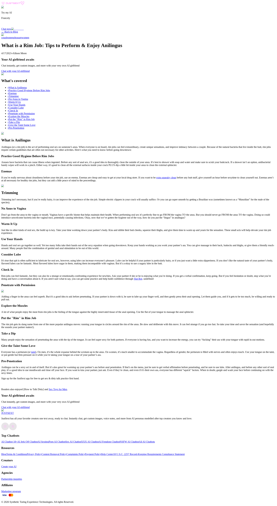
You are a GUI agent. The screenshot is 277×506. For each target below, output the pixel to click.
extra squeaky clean (166, 177)
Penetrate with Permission (21, 113)
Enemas (12, 93)
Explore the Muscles (18, 116)
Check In (13, 110)
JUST (7, 413)
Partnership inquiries (11, 479)
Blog (3, 454)
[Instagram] (5, 429)
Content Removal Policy (54, 454)
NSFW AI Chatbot (129, 441)
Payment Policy (93, 454)
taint (33, 352)
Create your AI (8, 466)
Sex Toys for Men (58, 389)
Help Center (107, 454)
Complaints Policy (75, 454)
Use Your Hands (16, 104)
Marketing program (11, 491)
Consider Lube (16, 107)
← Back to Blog (9, 31)
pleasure (17, 37)
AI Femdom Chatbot (109, 441)
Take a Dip (14, 122)
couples (5, 37)
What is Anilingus (17, 87)
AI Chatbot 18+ (9, 441)
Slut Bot (138, 278)
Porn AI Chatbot (57, 441)
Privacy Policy (34, 454)
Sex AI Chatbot (73, 441)
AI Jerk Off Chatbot (27, 441)
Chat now (6, 29)
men (11, 37)
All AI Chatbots (147, 441)
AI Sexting (43, 441)
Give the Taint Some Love (21, 125)
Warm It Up (14, 102)
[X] (13, 429)
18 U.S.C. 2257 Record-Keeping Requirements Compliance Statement (149, 454)
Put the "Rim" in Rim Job (21, 119)
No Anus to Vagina (18, 99)
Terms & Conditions (16, 454)
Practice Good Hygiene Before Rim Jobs (29, 90)
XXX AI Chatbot (90, 441)
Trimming (13, 96)
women (25, 37)
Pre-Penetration (16, 128)
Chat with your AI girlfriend (15, 71)
